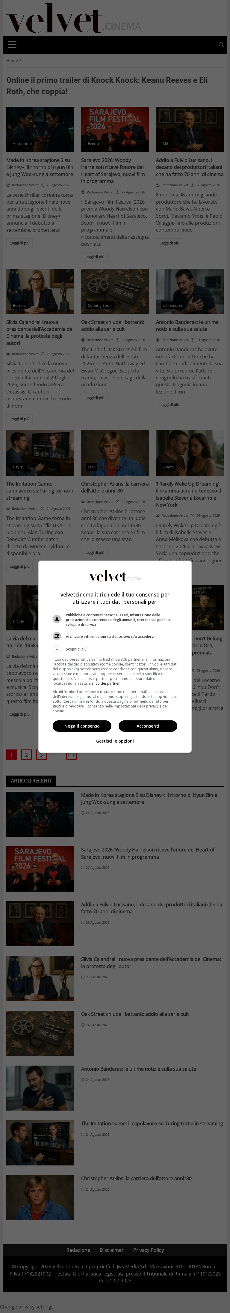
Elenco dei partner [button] (104, 683)
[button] (115, 649)
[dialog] (115, 657)
